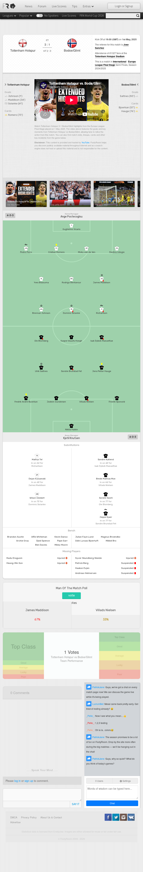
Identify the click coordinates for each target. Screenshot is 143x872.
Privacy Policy (29, 817)
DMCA (13, 817)
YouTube (85, 142)
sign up (29, 781)
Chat (112, 803)
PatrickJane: (98, 687)
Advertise (15, 822)
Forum (42, 6)
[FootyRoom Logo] (10, 6)
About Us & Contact (51, 817)
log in (17, 781)
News (28, 6)
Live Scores (59, 6)
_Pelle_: (90, 715)
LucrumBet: (98, 703)
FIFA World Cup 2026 (92, 15)
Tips (74, 6)
